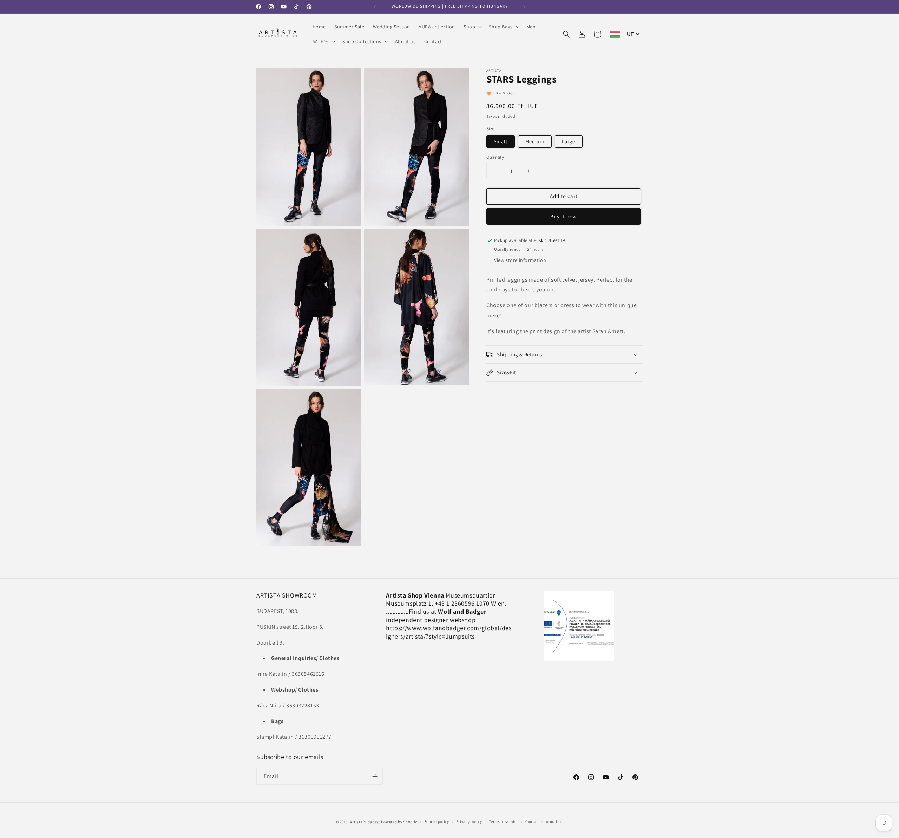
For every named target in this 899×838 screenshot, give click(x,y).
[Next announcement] (524, 6)
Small (500, 141)
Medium (534, 141)
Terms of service (503, 821)
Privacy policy (469, 821)
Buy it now (563, 216)
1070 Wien (490, 603)
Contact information (544, 821)
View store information (520, 260)
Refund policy (436, 821)
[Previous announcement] (374, 6)
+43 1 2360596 (455, 603)
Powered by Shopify (399, 821)
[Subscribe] (374, 776)
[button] (472, 26)
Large (568, 141)
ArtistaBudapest (365, 821)
